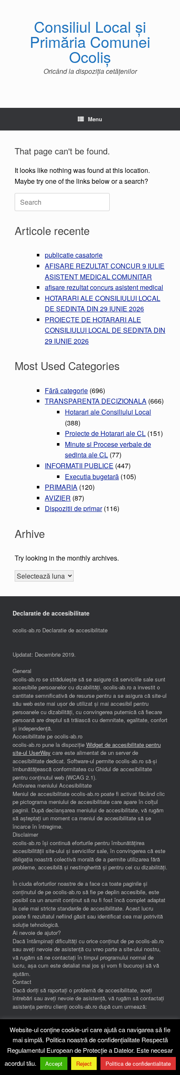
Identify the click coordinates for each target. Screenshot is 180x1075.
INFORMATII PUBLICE (79, 465)
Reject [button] (84, 1063)
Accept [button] (53, 1063)
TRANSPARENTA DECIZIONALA (96, 401)
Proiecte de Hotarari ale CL (105, 433)
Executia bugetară (92, 476)
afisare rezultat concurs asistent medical (104, 287)
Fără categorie (66, 390)
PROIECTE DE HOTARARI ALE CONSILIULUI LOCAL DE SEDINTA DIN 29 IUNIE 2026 (105, 330)
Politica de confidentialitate (138, 1063)
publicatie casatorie (74, 255)
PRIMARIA (61, 487)
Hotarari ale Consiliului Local (108, 412)
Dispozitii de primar (73, 508)
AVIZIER (58, 498)
